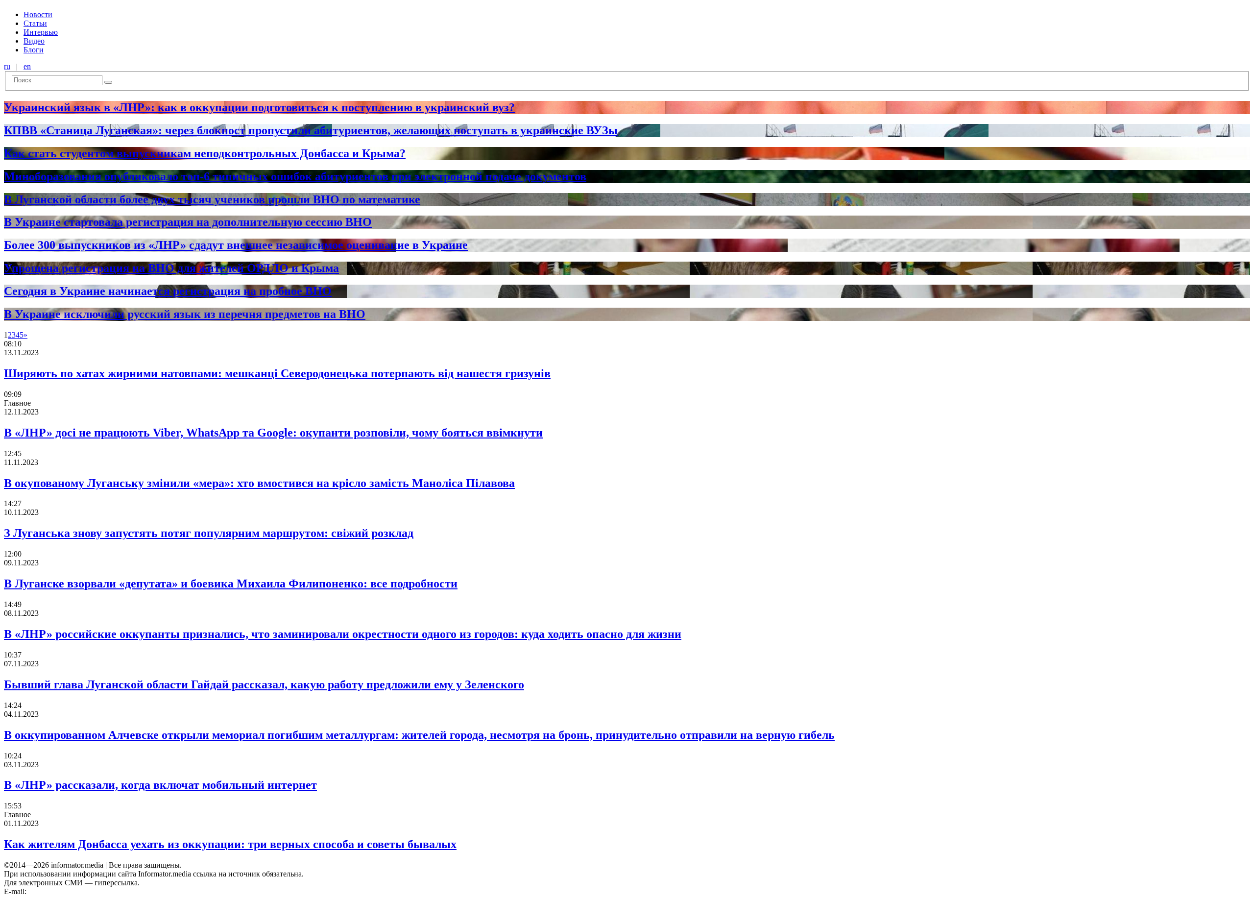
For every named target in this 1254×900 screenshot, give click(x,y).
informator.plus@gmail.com (71, 891)
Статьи (35, 23)
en (27, 66)
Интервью (41, 32)
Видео (34, 41)
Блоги (34, 50)
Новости (38, 14)
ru (7, 66)
